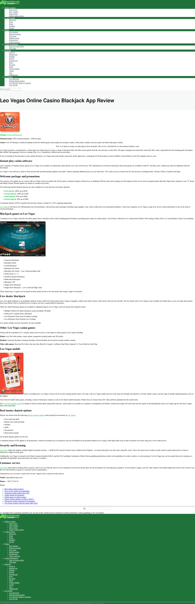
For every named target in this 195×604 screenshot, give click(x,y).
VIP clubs (12, 48)
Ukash (11, 71)
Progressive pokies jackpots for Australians (20, 501)
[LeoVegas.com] (23, 256)
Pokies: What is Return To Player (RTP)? (19, 499)
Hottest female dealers (17, 81)
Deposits (8, 50)
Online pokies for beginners (14, 495)
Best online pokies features (14, 489)
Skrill (11, 67)
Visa (10, 73)
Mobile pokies (14, 38)
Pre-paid (12, 65)
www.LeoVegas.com (11, 135)
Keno (11, 22)
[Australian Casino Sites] (10, 4)
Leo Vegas (4, 207)
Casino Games (10, 18)
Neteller (12, 57)
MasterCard (13, 55)
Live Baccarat (14, 79)
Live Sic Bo (13, 85)
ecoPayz (12, 53)
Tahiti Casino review (16, 16)
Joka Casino (13, 14)
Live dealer (9, 77)
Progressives (13, 40)
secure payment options (36, 415)
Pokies (7, 30)
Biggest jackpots (15, 34)
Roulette (12, 26)
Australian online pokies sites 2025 (17, 493)
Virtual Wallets (14, 69)
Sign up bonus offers (16, 46)
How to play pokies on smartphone (17, 491)
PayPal (11, 59)
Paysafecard (13, 61)
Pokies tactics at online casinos (15, 497)
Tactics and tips (14, 42)
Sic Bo (11, 28)
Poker (11, 24)
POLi (11, 63)
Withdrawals (13, 75)
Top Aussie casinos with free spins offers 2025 (21, 503)
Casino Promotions (11, 44)
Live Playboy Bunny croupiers (20, 83)
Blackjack (12, 20)
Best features (13, 32)
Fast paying (13, 10)
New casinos (13, 12)
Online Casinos (10, 8)
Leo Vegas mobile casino (12, 404)
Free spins (12, 36)
